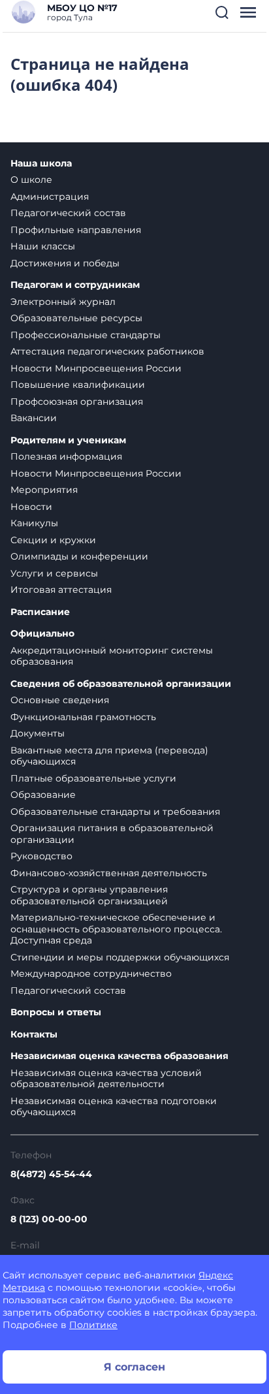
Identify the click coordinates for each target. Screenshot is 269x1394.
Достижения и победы (64, 263)
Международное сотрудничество (91, 973)
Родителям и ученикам (68, 440)
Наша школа (41, 163)
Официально (42, 633)
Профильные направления (75, 230)
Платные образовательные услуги (93, 778)
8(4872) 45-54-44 (51, 1174)
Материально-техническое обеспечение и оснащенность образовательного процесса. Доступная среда (116, 928)
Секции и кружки (53, 540)
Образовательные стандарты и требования (115, 811)
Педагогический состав (68, 213)
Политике (93, 1325)
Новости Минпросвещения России (96, 368)
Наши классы (42, 246)
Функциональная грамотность (83, 717)
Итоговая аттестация (61, 589)
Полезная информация (66, 456)
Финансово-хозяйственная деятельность (108, 873)
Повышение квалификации (77, 384)
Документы (37, 733)
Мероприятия (44, 490)
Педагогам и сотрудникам (75, 285)
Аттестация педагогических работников (107, 351)
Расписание (40, 612)
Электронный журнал (63, 302)
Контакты (33, 1034)
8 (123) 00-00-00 (48, 1219)
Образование (43, 794)
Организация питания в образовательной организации (112, 834)
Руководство (41, 856)
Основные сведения (59, 700)
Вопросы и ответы (55, 1012)
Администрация (49, 196)
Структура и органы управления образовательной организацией (89, 895)
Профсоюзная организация (76, 401)
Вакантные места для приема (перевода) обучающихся (109, 756)
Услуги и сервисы (54, 573)
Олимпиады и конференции (79, 556)
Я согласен (134, 1367)
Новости (31, 507)
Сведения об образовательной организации (120, 683)
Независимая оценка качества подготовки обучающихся (113, 1106)
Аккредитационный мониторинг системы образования (111, 656)
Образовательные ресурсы (76, 318)
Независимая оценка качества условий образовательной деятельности (106, 1078)
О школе (31, 179)
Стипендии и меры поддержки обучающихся (119, 957)
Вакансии (33, 418)
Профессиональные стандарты (85, 335)
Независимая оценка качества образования (119, 1056)
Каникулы (34, 523)
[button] (222, 12)
